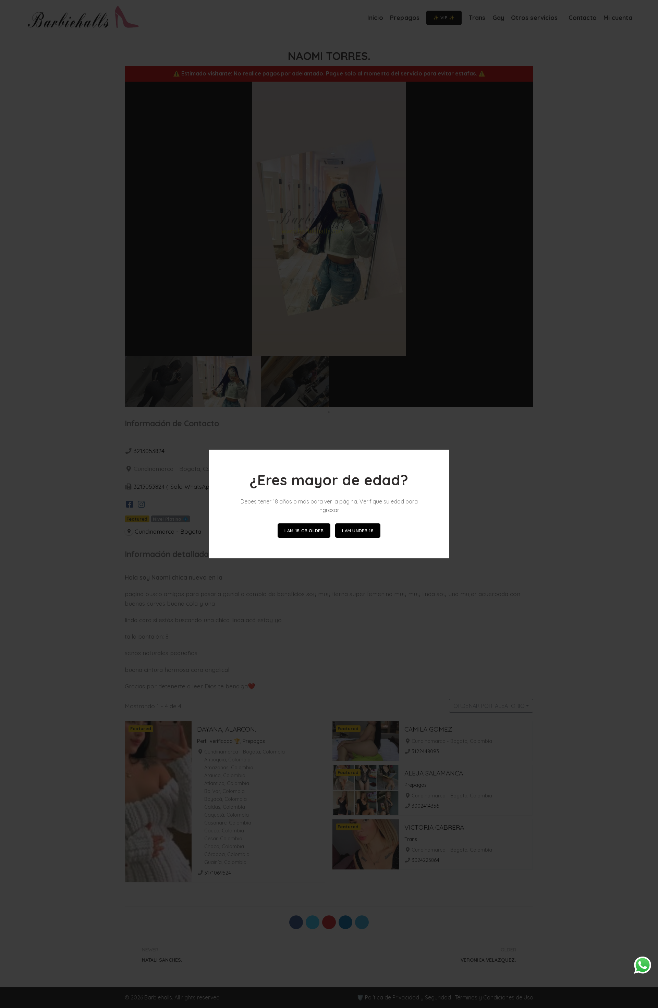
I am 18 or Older (304, 530)
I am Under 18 (358, 530)
